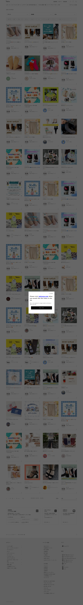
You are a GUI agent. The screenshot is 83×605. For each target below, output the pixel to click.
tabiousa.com (43, 296)
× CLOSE (51, 293)
